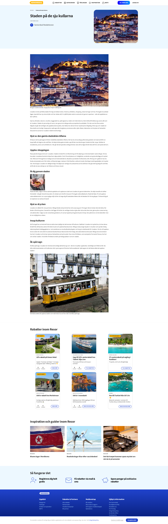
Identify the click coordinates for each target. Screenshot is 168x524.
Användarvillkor (113, 513)
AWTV (41, 509)
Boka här (54, 368)
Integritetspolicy (114, 511)
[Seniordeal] (36, 2)
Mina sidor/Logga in (91, 505)
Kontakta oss (113, 507)
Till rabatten (90, 368)
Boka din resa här (89, 406)
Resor (32, 10)
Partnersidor (66, 505)
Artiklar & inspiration (45, 507)
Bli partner (65, 509)
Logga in (135, 3)
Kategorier (42, 502)
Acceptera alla (132, 520)
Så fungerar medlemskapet (94, 507)
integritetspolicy (94, 520)
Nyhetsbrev (89, 509)
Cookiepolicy (113, 515)
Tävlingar (42, 505)
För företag (112, 509)
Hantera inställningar (117, 520)
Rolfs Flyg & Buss (78, 393)
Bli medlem (124, 3)
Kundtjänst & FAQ (114, 505)
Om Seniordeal (113, 502)
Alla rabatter (66, 502)
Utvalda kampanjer (68, 507)
